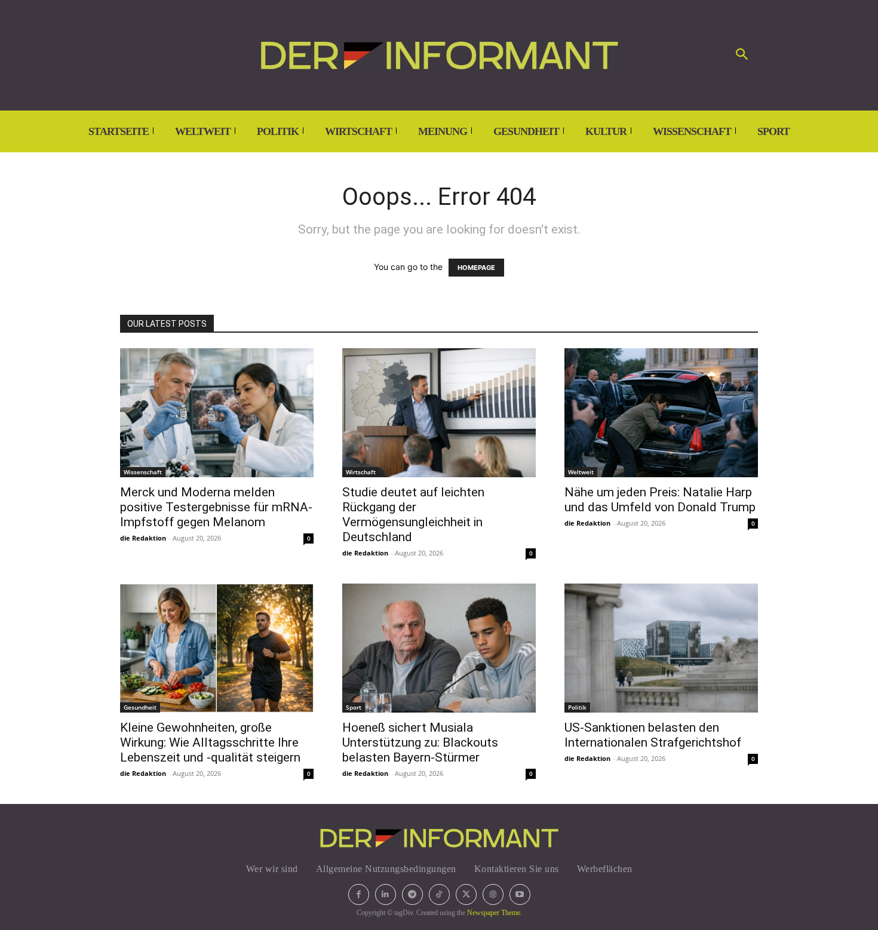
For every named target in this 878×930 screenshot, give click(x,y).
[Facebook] (358, 894)
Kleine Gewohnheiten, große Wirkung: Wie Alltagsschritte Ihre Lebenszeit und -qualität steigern (210, 742)
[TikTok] (439, 894)
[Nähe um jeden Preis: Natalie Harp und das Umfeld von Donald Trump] (661, 412)
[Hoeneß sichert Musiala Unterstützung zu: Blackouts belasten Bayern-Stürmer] (439, 648)
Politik (577, 707)
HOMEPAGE (476, 267)
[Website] (493, 894)
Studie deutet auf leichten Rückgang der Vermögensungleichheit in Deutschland (413, 514)
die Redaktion (143, 537)
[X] (466, 894)
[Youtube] (519, 894)
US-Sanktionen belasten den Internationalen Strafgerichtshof (652, 735)
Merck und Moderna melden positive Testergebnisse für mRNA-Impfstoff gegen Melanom (216, 507)
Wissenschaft (143, 472)
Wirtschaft (361, 472)
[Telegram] (412, 894)
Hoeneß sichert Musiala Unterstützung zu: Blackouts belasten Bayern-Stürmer (420, 742)
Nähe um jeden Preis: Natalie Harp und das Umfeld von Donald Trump (660, 499)
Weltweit (581, 472)
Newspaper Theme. (494, 912)
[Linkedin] (385, 894)
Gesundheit (140, 707)
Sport (353, 707)
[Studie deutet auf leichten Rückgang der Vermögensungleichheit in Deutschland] (439, 412)
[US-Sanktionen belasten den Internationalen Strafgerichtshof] (661, 648)
